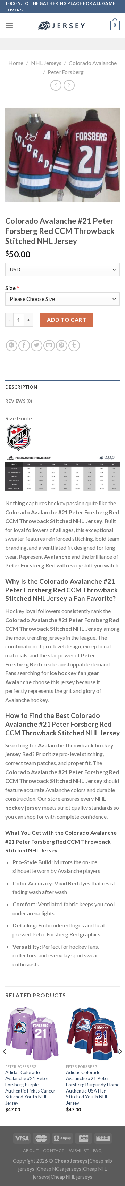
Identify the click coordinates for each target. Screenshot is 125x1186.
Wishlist (79, 1150)
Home (15, 62)
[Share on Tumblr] (74, 345)
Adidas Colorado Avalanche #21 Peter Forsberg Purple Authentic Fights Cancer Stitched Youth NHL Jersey (30, 1088)
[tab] (62, 387)
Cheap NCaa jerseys (59, 1169)
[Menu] (9, 25)
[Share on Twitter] (36, 345)
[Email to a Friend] (49, 345)
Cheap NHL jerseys (71, 1177)
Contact (54, 1150)
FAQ (97, 1150)
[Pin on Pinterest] (61, 345)
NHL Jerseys (46, 62)
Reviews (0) (18, 401)
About (31, 1150)
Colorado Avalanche (93, 62)
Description (21, 387)
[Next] (120, 1065)
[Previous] (4, 1065)
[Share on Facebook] (24, 345)
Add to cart (66, 319)
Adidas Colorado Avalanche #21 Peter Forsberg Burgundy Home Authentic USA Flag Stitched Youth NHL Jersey (92, 1088)
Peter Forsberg (66, 71)
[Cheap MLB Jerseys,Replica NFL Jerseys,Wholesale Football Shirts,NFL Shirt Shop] (62, 25)
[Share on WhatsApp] (11, 345)
